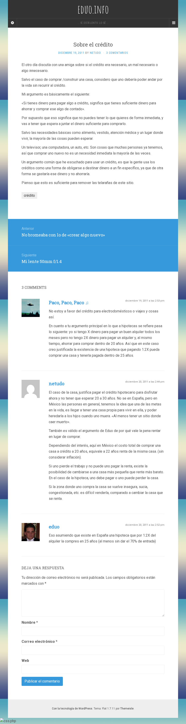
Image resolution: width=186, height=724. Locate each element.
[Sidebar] (12, 22)
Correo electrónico (39, 641)
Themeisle (127, 708)
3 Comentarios (117, 52)
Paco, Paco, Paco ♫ (69, 302)
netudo (56, 383)
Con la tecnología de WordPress (72, 708)
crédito (29, 195)
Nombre (30, 622)
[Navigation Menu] (173, 22)
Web (25, 660)
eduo (54, 527)
